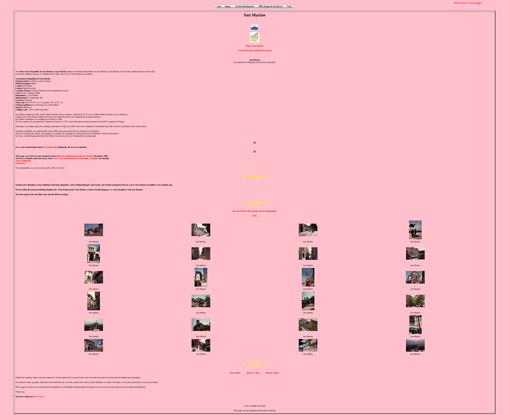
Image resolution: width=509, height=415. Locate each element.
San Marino (48, 147)
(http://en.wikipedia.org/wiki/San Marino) (75, 156)
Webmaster (39, 396)
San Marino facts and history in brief (254, 50)
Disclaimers (21, 163)
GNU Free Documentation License (68, 158)
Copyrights (94, 158)
